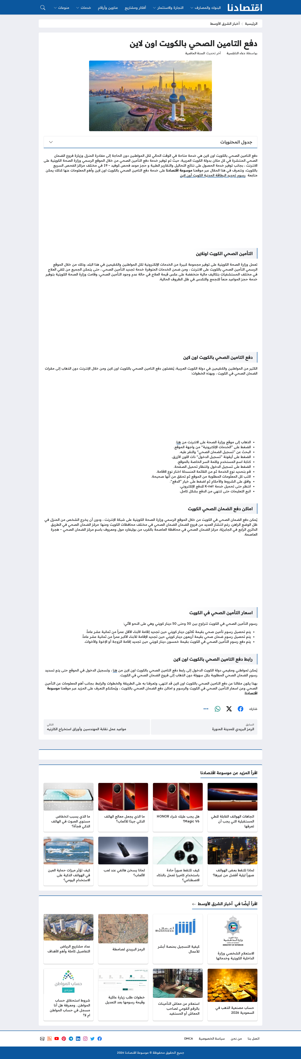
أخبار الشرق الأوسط (225, 23)
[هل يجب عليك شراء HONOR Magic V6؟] (178, 807)
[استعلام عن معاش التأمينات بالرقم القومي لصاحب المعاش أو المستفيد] (178, 995)
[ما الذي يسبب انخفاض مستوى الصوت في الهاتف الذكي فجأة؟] (68, 807)
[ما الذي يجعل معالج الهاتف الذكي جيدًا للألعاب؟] (123, 807)
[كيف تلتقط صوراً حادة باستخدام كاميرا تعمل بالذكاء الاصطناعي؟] (178, 861)
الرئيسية (251, 23)
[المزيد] (206, 709)
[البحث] (43, 7)
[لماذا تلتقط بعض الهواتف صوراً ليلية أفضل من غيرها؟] (232, 861)
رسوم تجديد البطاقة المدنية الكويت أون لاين (213, 175)
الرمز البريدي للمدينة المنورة (233, 729)
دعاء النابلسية (236, 53)
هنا (179, 442)
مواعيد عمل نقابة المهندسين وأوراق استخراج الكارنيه (86, 729)
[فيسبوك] (240, 709)
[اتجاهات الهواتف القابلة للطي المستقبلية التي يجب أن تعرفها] (232, 807)
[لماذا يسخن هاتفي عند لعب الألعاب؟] (123, 861)
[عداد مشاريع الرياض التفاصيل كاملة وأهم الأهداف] (68, 939)
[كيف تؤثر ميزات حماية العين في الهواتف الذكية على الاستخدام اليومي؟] (68, 861)
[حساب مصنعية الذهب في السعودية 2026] (232, 995)
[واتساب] (217, 709)
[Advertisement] (150, 209)
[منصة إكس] (229, 709)
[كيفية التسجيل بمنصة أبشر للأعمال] (178, 939)
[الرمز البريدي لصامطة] (123, 939)
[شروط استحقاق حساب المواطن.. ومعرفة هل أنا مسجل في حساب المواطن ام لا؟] (68, 995)
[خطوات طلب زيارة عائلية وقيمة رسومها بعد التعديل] (123, 995)
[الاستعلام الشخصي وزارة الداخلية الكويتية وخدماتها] (232, 939)
